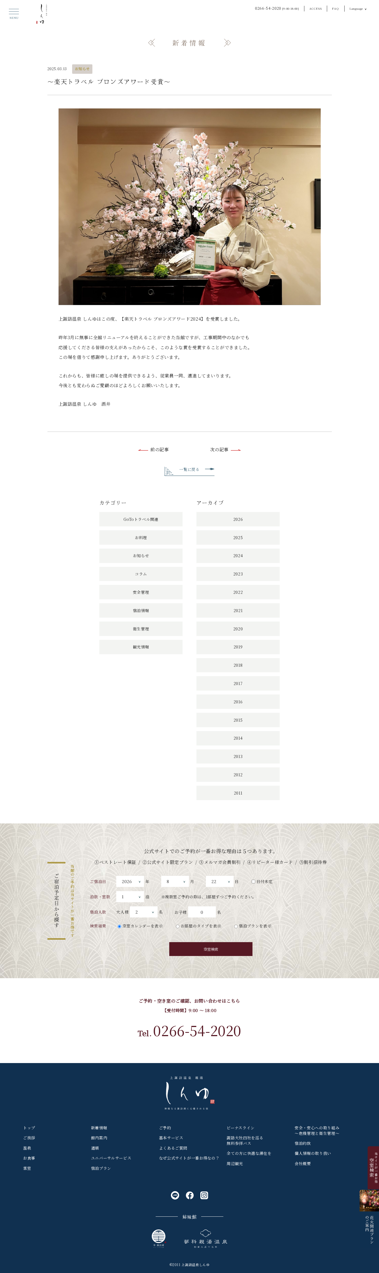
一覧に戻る (189, 469)
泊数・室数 (100, 896)
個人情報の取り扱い (313, 1153)
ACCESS (315, 8)
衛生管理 (141, 629)
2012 (238, 774)
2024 (238, 555)
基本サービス (171, 1137)
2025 (238, 537)
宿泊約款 (303, 1143)
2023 (238, 574)
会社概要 (303, 1163)
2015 (238, 720)
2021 (238, 610)
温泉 (27, 1148)
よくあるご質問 (173, 1148)
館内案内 (99, 1137)
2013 (238, 756)
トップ (29, 1127)
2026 (238, 519)
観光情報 (141, 647)
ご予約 (165, 1127)
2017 (238, 683)
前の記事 (159, 449)
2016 (238, 701)
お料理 (141, 537)
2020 (238, 629)
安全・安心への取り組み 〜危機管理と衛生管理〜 (317, 1130)
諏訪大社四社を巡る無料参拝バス (245, 1140)
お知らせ (82, 68)
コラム (141, 574)
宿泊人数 (98, 912)
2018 (238, 665)
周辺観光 (235, 1163)
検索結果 (98, 926)
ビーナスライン (240, 1127)
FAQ (335, 8)
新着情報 (99, 1127)
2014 (238, 738)
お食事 (29, 1158)
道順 (95, 1148)
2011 (238, 793)
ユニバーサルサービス (111, 1158)
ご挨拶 (29, 1137)
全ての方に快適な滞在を (249, 1153)
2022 (238, 592)
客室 (27, 1168)
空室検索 (211, 949)
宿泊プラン (101, 1168)
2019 (238, 647)
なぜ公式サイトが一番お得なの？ (189, 1158)
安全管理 (141, 592)
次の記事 (219, 449)
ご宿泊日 (98, 881)
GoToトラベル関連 (140, 519)
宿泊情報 (141, 610)
